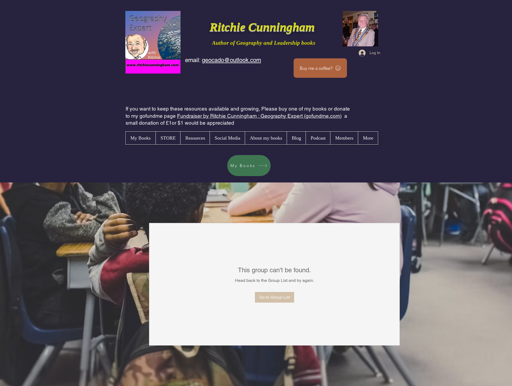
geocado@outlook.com (231, 60)
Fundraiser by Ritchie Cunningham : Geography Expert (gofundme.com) (259, 116)
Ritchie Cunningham (264, 27)
